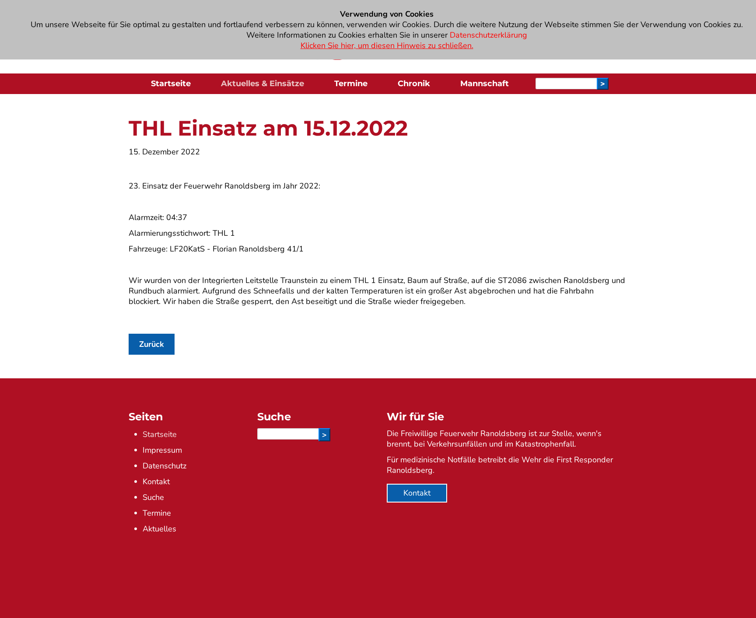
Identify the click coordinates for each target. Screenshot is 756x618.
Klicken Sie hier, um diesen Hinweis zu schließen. (387, 45)
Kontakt (156, 481)
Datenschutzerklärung (488, 35)
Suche (153, 497)
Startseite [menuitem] (171, 83)
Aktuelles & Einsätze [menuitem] (262, 83)
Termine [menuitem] (351, 83)
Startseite (160, 434)
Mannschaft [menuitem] (484, 83)
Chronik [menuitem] (414, 83)
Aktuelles (159, 529)
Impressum (162, 450)
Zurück (151, 344)
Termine (157, 513)
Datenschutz (164, 466)
